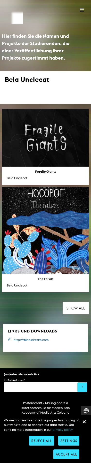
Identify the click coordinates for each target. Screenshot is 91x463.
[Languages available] (86, 411)
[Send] (82, 387)
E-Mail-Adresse (14, 380)
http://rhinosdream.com (31, 340)
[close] (84, 422)
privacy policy (62, 430)
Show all (75, 308)
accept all (66, 454)
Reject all (41, 441)
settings (68, 441)
